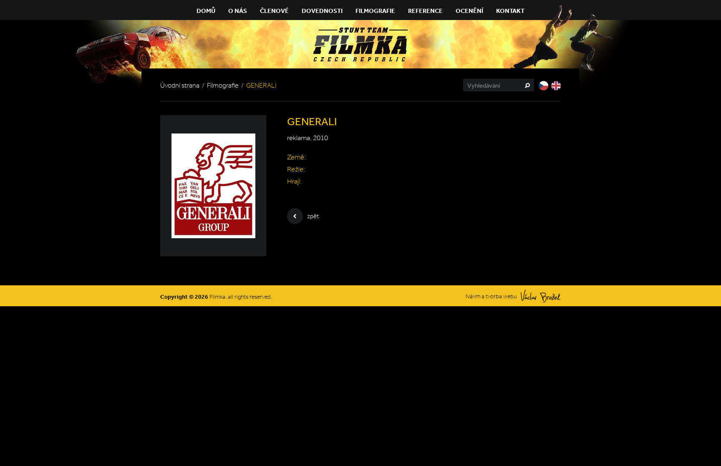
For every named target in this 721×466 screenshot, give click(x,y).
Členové (274, 11)
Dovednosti (322, 11)
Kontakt (510, 11)
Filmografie (375, 11)
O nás (237, 11)
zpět (313, 216)
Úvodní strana (179, 85)
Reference (425, 11)
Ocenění (469, 11)
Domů (206, 11)
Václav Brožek (541, 296)
